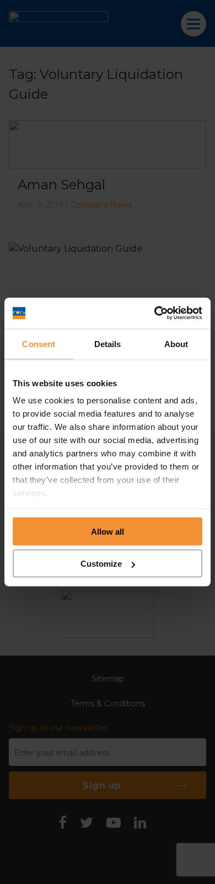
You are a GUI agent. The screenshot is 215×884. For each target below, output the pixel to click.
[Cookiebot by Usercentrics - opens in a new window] (154, 313)
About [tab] (176, 343)
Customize (101, 563)
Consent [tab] (38, 343)
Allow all (107, 531)
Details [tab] (107, 343)
